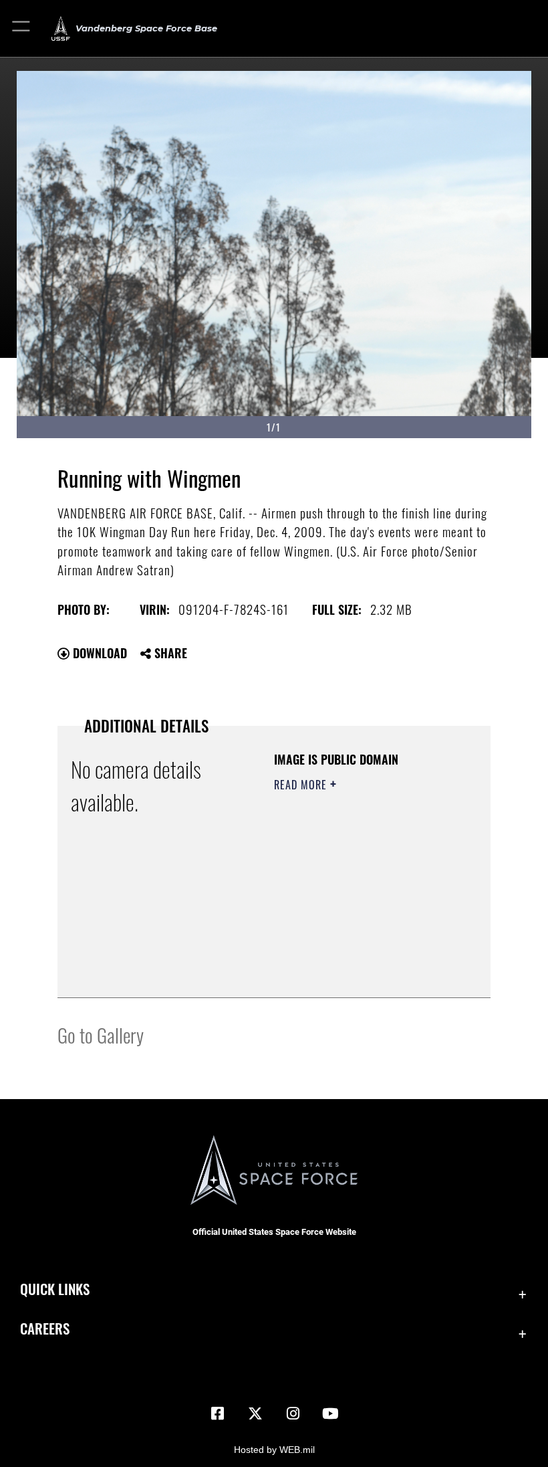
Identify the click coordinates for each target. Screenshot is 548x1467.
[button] (21, 28)
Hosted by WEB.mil (274, 1449)
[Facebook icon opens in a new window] (218, 1413)
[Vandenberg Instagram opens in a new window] (293, 1413)
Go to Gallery (100, 1034)
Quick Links (55, 1288)
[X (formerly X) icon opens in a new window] (255, 1413)
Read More (302, 785)
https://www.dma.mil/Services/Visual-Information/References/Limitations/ (355, 954)
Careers (45, 1328)
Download (98, 653)
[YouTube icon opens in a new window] (330, 1413)
